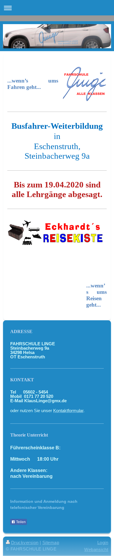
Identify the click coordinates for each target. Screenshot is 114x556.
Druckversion (25, 542)
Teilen (20, 522)
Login (102, 542)
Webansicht (96, 549)
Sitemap (50, 542)
